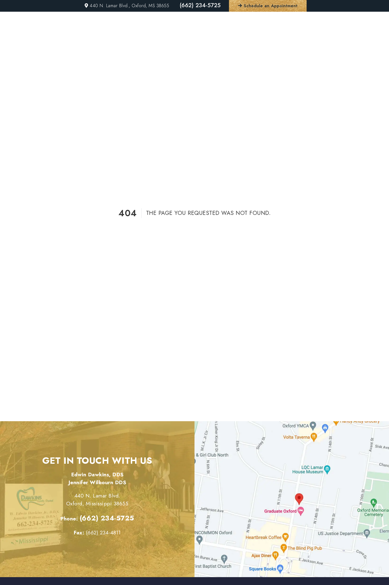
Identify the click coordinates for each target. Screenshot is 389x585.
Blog (318, 34)
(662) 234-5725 (200, 5)
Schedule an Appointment (270, 6)
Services (253, 34)
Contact (345, 34)
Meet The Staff (214, 34)
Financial (290, 34)
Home (179, 34)
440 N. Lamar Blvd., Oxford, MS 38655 (128, 5)
